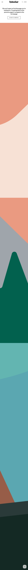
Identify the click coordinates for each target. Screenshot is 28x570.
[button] (2, 2)
